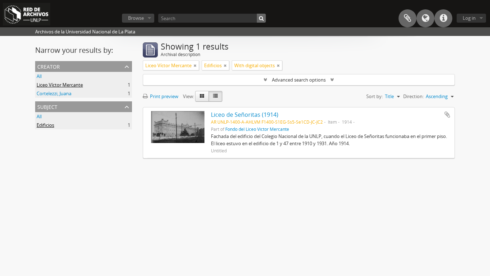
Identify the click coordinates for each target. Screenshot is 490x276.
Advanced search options (299, 80)
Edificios (45, 125)
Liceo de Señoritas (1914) (244, 115)
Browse (136, 18)
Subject (47, 106)
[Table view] (215, 96)
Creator (48, 66)
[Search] (261, 18)
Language (425, 18)
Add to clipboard (447, 114)
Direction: (413, 96)
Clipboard (407, 18)
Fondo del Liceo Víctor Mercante (257, 129)
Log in (469, 18)
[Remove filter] (195, 65)
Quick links (443, 18)
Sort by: (374, 96)
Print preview (163, 96)
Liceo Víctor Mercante (60, 85)
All (39, 76)
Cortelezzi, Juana (54, 93)
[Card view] (202, 96)
